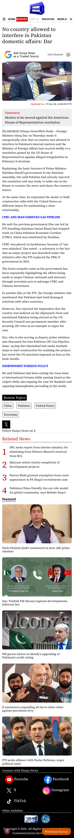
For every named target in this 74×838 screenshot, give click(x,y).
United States (45, 406)
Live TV (34, 19)
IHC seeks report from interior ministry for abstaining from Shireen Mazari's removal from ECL (39, 451)
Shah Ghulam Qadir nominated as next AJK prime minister (36, 549)
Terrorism (10, 414)
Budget (22, 19)
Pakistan (48, 19)
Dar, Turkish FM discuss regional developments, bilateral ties (35, 602)
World (62, 19)
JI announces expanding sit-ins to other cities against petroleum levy (32, 708)
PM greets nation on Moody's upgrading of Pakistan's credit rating (31, 655)
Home (11, 19)
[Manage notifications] (7, 831)
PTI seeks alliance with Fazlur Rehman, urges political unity (33, 761)
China (8, 406)
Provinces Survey (56, 832)
